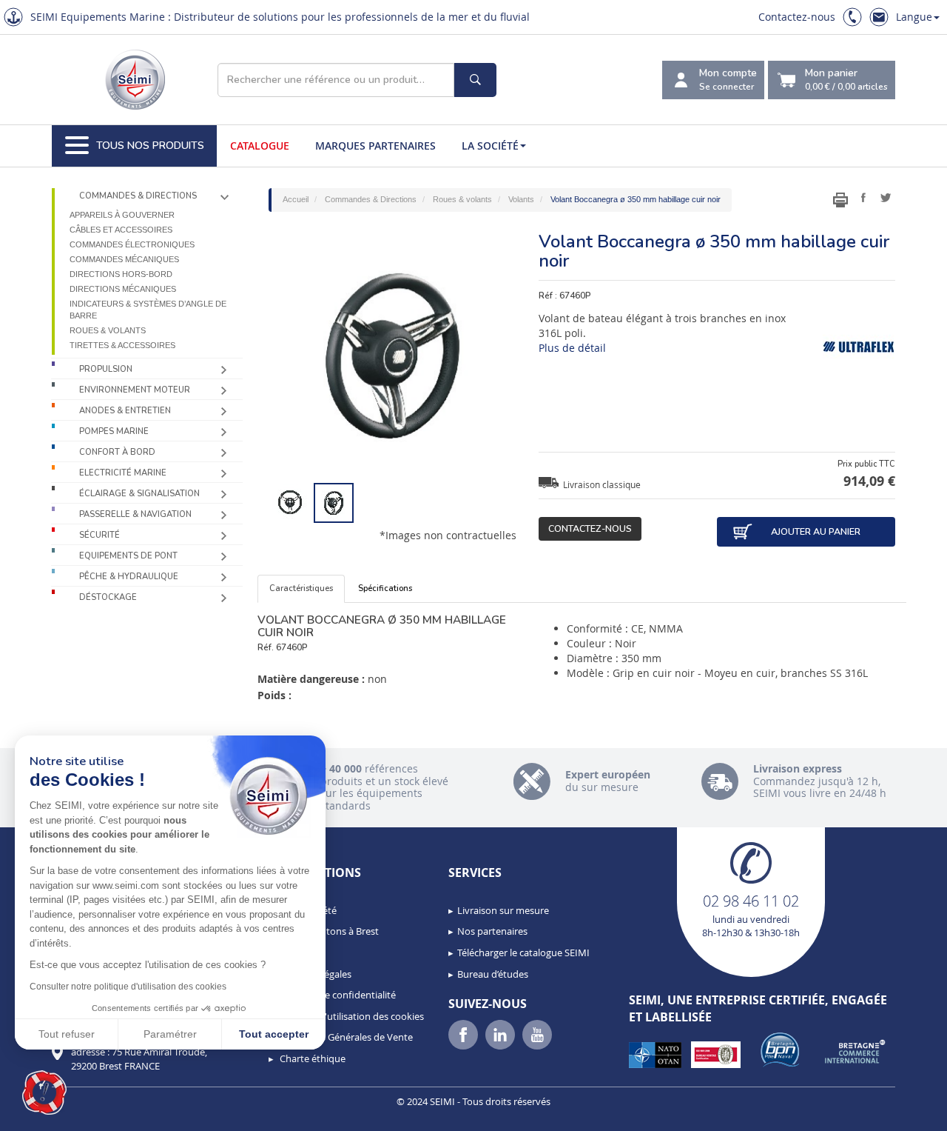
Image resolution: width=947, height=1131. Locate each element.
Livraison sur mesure (503, 910)
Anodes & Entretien (125, 410)
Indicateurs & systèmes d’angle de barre (148, 309)
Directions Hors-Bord (121, 274)
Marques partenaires (375, 146)
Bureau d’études (492, 974)
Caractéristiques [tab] (301, 588)
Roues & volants (108, 330)
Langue (914, 17)
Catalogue (259, 146)
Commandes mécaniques (124, 259)
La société (490, 146)
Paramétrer (170, 1034)
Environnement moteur (134, 390)
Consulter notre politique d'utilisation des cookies (128, 986)
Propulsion (105, 369)
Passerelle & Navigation (135, 514)
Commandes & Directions (138, 195)
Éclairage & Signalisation (139, 493)
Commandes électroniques (132, 244)
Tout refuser (66, 1034)
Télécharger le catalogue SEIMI (523, 952)
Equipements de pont (128, 555)
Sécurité (99, 535)
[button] (44, 1092)
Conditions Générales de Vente (345, 1037)
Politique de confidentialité (336, 994)
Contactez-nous (796, 17)
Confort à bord (117, 452)
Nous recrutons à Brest (328, 931)
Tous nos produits (150, 146)
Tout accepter (274, 1034)
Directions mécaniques (123, 288)
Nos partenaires (492, 931)
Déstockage (108, 597)
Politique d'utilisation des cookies (350, 1016)
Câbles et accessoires (121, 229)
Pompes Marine (114, 431)
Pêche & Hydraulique (128, 576)
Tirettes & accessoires (122, 345)
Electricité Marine (122, 472)
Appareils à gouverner (122, 214)
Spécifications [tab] (385, 588)
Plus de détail (572, 348)
